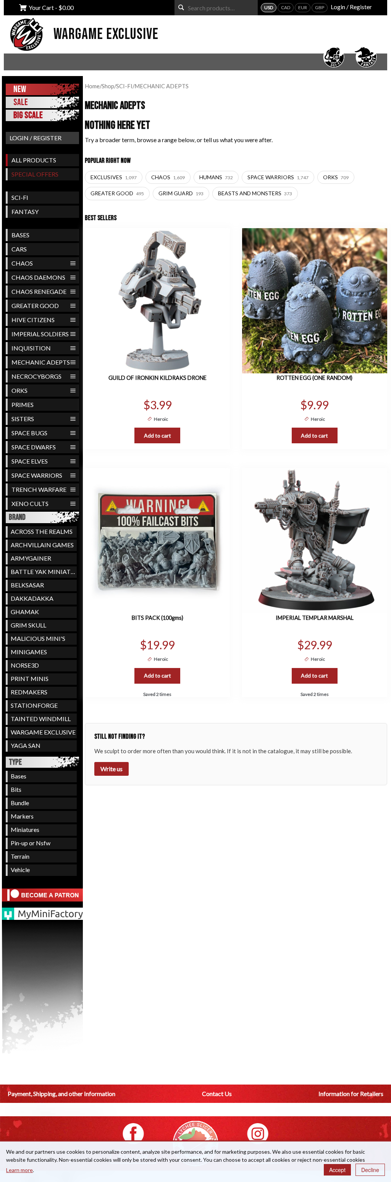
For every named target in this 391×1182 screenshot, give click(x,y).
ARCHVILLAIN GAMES (42, 544)
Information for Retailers (350, 1093)
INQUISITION (31, 348)
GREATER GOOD (35, 305)
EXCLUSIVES (113, 177)
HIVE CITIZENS (33, 319)
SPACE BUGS (29, 432)
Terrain (20, 856)
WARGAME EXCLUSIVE (43, 732)
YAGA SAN (25, 745)
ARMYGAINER (31, 558)
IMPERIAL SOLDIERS (40, 333)
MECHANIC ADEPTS (40, 362)
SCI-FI (19, 197)
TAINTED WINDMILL (41, 718)
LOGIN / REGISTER (35, 137)
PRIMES (22, 404)
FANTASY (25, 211)
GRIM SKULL (28, 625)
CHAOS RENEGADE (38, 291)
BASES (20, 234)
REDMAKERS (29, 692)
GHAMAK (25, 611)
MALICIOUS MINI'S (38, 638)
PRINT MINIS (29, 678)
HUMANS (216, 177)
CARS (19, 249)
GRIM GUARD (181, 193)
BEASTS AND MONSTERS (255, 193)
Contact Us (217, 1093)
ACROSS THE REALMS (42, 531)
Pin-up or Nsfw (30, 842)
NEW (19, 89)
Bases (18, 776)
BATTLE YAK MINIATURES (44, 571)
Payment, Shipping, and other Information (61, 1093)
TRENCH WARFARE (38, 489)
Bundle (20, 802)
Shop (108, 86)
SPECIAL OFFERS (34, 174)
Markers (22, 816)
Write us (111, 768)
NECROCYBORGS (36, 376)
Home (92, 86)
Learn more (19, 1170)
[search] (181, 7)
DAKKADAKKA (32, 598)
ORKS (19, 390)
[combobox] (216, 7)
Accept (337, 1170)
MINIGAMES (29, 651)
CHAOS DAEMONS (38, 277)
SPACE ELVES (29, 461)
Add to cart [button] (157, 435)
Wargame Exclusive (105, 34)
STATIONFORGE (34, 705)
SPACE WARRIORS (36, 475)
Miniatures (25, 829)
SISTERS (22, 418)
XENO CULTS (29, 503)
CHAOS (22, 263)
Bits (16, 789)
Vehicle (20, 869)
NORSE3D (25, 665)
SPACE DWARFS (33, 447)
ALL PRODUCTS (33, 160)
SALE (20, 102)
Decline (370, 1170)
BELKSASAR (27, 585)
